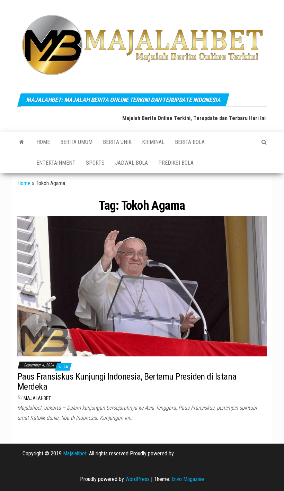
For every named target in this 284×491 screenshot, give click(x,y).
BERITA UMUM (76, 142)
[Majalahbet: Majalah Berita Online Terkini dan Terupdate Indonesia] (21, 142)
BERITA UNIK (117, 142)
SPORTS (95, 163)
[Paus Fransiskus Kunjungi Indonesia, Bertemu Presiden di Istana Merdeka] (142, 286)
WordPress (137, 479)
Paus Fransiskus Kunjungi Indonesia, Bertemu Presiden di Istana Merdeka (127, 381)
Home (43, 142)
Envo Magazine (187, 479)
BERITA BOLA (190, 142)
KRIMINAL (153, 142)
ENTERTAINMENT (56, 163)
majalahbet (37, 398)
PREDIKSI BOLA (176, 163)
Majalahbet (75, 453)
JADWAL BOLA (131, 163)
